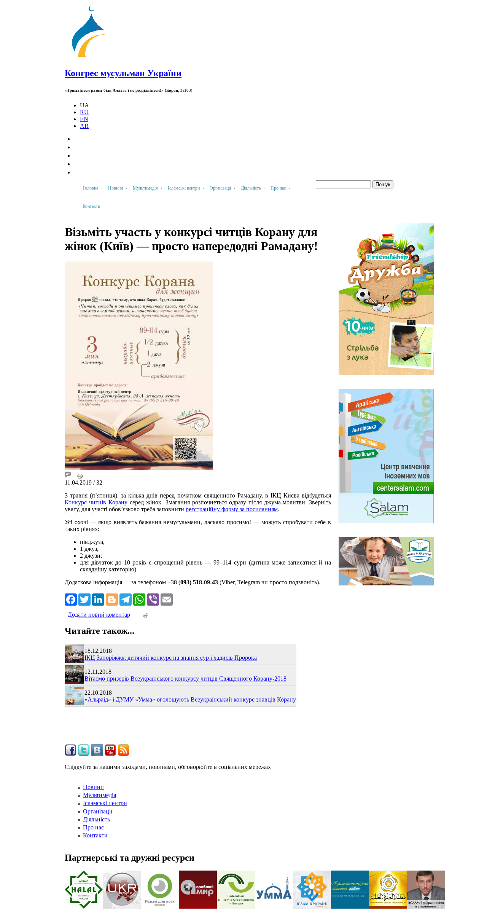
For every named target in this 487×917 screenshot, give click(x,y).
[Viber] (153, 599)
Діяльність (96, 819)
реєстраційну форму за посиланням (232, 509)
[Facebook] (71, 599)
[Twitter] (84, 599)
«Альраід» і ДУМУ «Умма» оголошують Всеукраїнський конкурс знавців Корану (190, 699)
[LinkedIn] (98, 599)
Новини (93, 787)
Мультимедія (99, 795)
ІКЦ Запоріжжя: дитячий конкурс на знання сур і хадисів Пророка (170, 657)
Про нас (93, 827)
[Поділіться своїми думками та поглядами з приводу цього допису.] (68, 475)
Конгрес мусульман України (123, 73)
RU (84, 112)
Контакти (95, 835)
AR (84, 126)
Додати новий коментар (99, 614)
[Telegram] (125, 599)
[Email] (167, 599)
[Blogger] (112, 599)
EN (84, 119)
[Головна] (92, 57)
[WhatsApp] (139, 599)
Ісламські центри (105, 803)
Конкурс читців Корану (96, 502)
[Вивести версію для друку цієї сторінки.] (80, 475)
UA (84, 105)
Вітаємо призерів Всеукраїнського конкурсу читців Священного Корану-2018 (185, 678)
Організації (97, 811)
